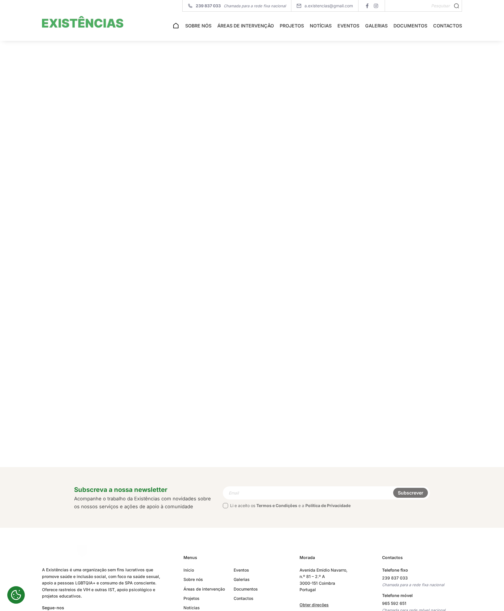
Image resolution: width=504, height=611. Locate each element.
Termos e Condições (276, 505)
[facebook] (367, 5)
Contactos (447, 26)
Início (188, 570)
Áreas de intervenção (245, 26)
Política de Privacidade (328, 505)
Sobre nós (198, 26)
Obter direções (314, 604)
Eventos (348, 26)
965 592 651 (394, 603)
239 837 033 (395, 577)
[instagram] (375, 5)
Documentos (410, 26)
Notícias (321, 26)
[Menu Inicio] (175, 27)
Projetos (292, 26)
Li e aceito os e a (290, 505)
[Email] (326, 492)
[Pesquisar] (456, 5)
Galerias (376, 26)
